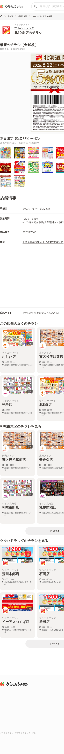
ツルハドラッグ (24, 28)
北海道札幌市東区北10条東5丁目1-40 (43, 242)
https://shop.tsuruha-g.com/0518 (41, 312)
